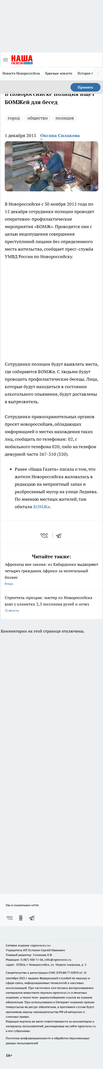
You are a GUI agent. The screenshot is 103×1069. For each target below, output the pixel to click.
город (14, 118)
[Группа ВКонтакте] (9, 918)
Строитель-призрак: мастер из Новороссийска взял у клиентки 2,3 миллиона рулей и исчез (48, 603)
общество (38, 118)
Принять (85, 87)
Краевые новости (58, 73)
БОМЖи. (42, 506)
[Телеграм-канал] (32, 918)
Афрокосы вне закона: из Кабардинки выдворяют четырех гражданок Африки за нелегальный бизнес (51, 574)
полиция (65, 118)
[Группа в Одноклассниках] (20, 918)
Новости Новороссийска (21, 73)
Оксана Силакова (60, 135)
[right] (98, 73)
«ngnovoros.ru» (40, 945)
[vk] (44, 535)
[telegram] (60, 535)
